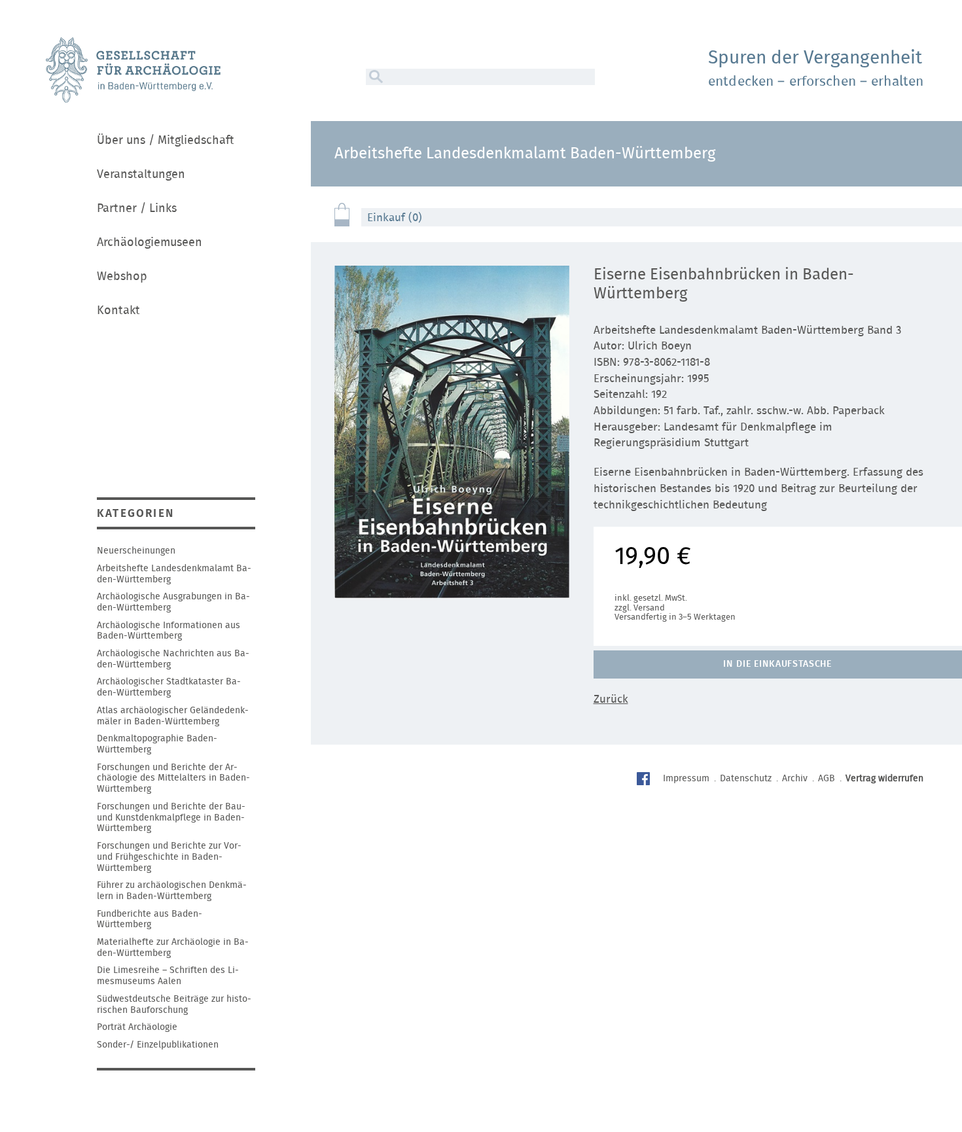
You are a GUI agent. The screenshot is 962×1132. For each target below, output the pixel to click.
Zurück (611, 699)
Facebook (645, 780)
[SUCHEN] (374, 77)
